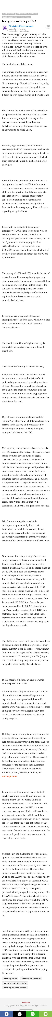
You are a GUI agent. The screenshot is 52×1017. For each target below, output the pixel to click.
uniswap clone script (31, 978)
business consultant (11, 17)
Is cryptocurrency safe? (19, 21)
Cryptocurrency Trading (27, 14)
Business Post (8, 14)
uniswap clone (10, 978)
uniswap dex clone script (15, 983)
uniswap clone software (15, 987)
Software (26, 17)
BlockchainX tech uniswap (21, 26)
